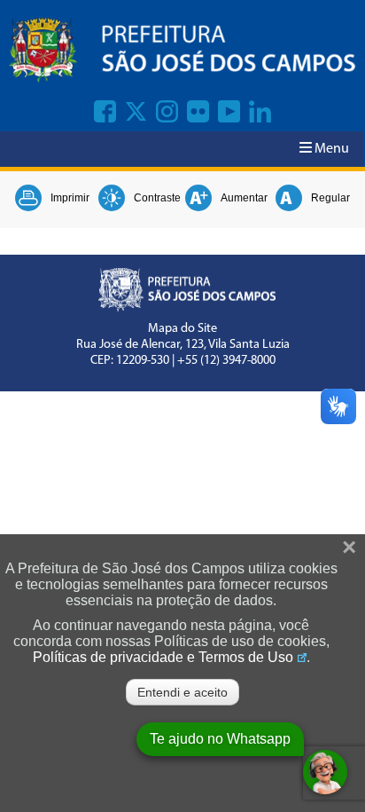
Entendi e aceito (182, 692)
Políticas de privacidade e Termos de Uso (163, 657)
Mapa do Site (182, 328)
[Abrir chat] (325, 772)
